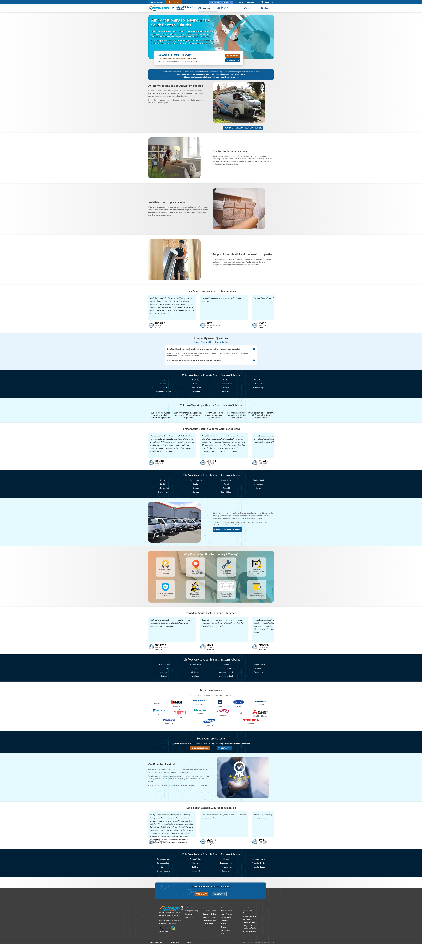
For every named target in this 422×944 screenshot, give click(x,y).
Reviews (223, 924)
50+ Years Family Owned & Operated (165, 571)
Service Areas (225, 930)
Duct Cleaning (247, 919)
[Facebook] (182, 907)
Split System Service (249, 931)
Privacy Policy (174, 942)
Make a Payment (226, 914)
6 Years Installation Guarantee (165, 594)
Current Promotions (221, 2)
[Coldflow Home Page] (159, 8)
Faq (222, 937)
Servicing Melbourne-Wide (196, 572)
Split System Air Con (209, 920)
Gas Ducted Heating (209, 911)
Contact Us (234, 60)
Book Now (233, 55)
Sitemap (189, 942)
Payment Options (226, 911)
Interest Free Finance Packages (257, 594)
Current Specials (226, 917)
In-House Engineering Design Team (256, 571)
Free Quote (201, 894)
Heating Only (189, 914)
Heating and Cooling (191, 911)
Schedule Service (201, 748)
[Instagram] (182, 909)
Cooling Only (189, 917)
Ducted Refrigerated (209, 917)
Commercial (175, 2)
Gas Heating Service (249, 922)
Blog (222, 933)
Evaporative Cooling (209, 914)
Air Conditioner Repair (250, 916)
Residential (158, 2)
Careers (223, 927)
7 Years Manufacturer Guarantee (195, 594)
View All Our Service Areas (227, 529)
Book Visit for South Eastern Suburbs (243, 128)
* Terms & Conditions (155, 942)
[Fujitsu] (180, 712)
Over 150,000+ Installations (226, 572)
